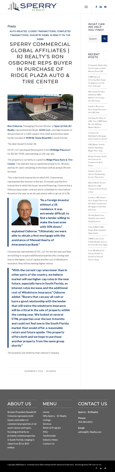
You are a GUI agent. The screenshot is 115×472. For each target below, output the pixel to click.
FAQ (45, 431)
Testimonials (49, 435)
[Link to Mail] (105, 6)
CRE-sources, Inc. (95, 465)
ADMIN (52, 371)
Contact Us (49, 443)
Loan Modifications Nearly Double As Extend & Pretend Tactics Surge (96, 255)
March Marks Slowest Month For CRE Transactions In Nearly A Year (97, 187)
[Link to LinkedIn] (101, 6)
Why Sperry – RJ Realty (54, 415)
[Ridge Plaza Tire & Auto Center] (40, 107)
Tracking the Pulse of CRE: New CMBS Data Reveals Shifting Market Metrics (97, 122)
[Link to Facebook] (96, 6)
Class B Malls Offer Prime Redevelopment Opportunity (97, 229)
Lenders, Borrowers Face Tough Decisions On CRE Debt (97, 109)
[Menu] (86, 7)
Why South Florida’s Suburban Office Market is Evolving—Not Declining (96, 96)
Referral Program (52, 427)
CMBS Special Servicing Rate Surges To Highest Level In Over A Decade (97, 81)
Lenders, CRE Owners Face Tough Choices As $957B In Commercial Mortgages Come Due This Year (97, 203)
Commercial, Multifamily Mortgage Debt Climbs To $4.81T (97, 135)
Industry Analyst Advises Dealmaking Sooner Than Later (96, 173)
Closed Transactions (42, 31)
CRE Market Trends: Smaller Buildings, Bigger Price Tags (96, 147)
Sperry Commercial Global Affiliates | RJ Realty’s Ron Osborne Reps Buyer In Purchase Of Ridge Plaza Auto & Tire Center (40, 62)
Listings (47, 419)
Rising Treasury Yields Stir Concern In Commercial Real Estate (97, 161)
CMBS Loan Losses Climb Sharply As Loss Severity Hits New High (97, 241)
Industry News (39, 35)
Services (47, 423)
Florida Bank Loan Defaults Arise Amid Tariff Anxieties (96, 218)
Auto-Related (18, 31)
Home (46, 411)
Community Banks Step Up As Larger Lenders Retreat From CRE (97, 68)
